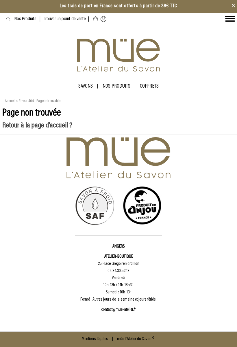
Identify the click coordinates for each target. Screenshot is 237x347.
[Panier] (95, 19)
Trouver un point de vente (65, 19)
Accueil (10, 101)
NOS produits (116, 86)
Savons (85, 86)
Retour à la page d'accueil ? (37, 125)
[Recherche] (8, 18)
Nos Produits (27, 19)
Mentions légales (95, 339)
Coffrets (149, 86)
